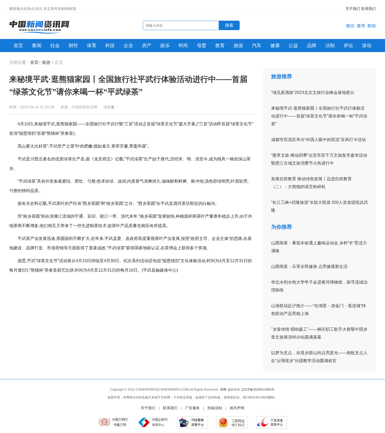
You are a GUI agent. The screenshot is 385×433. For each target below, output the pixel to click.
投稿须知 (214, 408)
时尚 (183, 45)
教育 (220, 45)
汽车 (256, 45)
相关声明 (237, 408)
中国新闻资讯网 (84, 107)
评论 (348, 45)
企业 (128, 45)
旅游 (238, 45)
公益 (293, 45)
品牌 (311, 45)
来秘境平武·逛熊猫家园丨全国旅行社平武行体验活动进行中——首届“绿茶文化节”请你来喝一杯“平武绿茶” (319, 116)
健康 (275, 45)
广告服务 (192, 408)
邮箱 (371, 26)
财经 (73, 45)
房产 (146, 45)
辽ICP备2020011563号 (257, 389)
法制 (330, 45)
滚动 (366, 45)
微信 (350, 26)
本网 (223, 389)
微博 (361, 26)
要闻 (36, 45)
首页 (18, 45)
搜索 (229, 25)
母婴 (201, 45)
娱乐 (165, 45)
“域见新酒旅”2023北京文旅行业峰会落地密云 (312, 92)
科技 (110, 45)
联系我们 (368, 9)
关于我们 (352, 9)
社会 (55, 45)
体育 (91, 45)
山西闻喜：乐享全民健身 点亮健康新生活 (309, 266)
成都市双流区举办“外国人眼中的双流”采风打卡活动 (318, 139)
